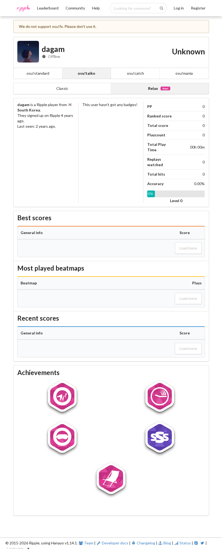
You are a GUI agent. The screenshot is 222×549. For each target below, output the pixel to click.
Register (198, 8)
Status (185, 543)
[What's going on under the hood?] (196, 543)
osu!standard (38, 73)
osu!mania (184, 73)
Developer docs (115, 543)
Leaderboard (47, 8)
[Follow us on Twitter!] (202, 543)
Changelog (146, 543)
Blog (167, 543)
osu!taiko (86, 73)
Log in (179, 8)
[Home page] (23, 10)
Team (88, 543)
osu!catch (135, 73)
